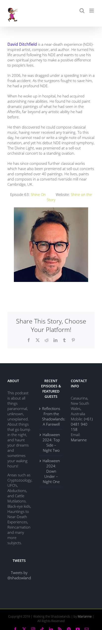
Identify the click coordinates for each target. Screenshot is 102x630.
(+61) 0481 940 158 (82, 424)
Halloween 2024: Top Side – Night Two (51, 442)
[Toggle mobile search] (81, 10)
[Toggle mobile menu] (92, 10)
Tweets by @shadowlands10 (22, 575)
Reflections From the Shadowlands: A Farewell (51, 416)
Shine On (39, 194)
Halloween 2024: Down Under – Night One (51, 471)
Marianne (79, 439)
